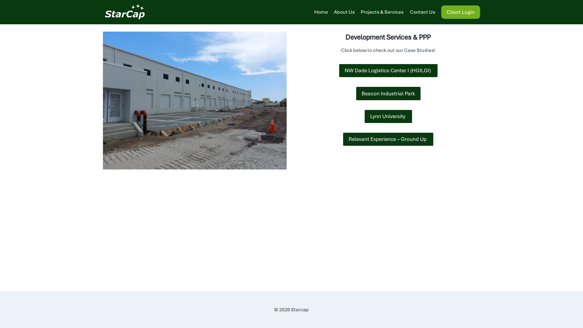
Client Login (461, 12)
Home (321, 12)
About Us (344, 12)
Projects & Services (382, 12)
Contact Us (422, 12)
